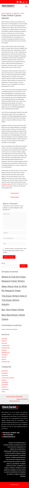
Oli (17, 484)
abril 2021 (4, 359)
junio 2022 (4, 350)
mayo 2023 (4, 338)
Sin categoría (15, 13)
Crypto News (5, 375)
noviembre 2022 (5, 345)
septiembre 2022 (6, 347)
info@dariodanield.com (9, 436)
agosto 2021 (4, 354)
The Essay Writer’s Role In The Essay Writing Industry (14, 300)
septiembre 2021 (6, 352)
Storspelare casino (6, 184)
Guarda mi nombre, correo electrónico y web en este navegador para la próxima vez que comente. (14, 250)
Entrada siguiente (14, 197)
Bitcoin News (5, 370)
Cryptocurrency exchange (8, 377)
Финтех (3, 391)
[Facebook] (18, 2)
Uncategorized (5, 389)
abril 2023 (4, 340)
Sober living (4, 387)
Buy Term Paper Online (13, 309)
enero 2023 (4, 343)
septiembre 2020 (6, 361)
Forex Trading (5, 382)
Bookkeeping (5, 373)
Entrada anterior (15, 193)
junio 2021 (4, 357)
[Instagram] (20, 2)
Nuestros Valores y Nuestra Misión (14, 396)
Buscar (3, 263)
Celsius (4, 29)
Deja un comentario (6, 13)
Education (4, 380)
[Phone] (23, 2)
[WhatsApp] (26, 2)
